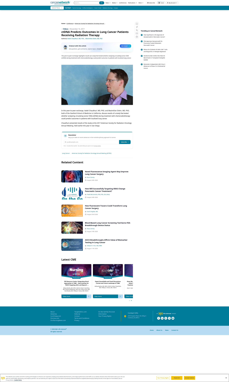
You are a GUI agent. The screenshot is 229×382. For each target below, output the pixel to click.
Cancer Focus (56, 8)
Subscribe (124, 142)
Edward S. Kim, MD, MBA (94, 245)
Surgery (116, 8)
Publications (131, 3)
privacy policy (97, 146)
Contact (77, 316)
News (107, 3)
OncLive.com (54, 318)
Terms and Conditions (81, 318)
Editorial (77, 314)
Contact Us (174, 330)
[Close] (226, 378)
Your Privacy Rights (104, 316)
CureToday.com (55, 316)
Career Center (97, 8)
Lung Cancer (66, 153)
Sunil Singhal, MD (92, 211)
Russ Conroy (90, 177)
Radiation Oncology (107, 8)
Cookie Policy (18, 380)
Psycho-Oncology (76, 8)
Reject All (177, 378)
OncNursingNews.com (58, 320)
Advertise (53, 314)
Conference (70, 23)
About (52, 312)
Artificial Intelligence (87, 8)
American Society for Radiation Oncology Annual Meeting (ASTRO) (91, 153)
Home (63, 23)
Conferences (123, 3)
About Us (159, 330)
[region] (114, 378)
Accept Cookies (189, 378)
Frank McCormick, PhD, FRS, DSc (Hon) (98, 194)
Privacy (76, 320)
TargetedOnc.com (80, 312)
